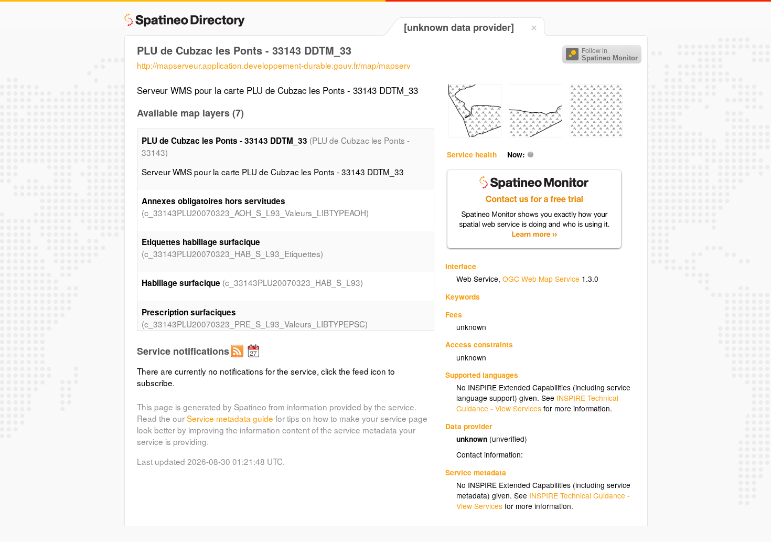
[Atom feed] (239, 359)
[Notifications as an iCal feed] (255, 359)
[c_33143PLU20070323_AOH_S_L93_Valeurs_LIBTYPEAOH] (474, 134)
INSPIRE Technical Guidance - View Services (537, 402)
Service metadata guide (230, 418)
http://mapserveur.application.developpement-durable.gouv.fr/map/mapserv (274, 65)
